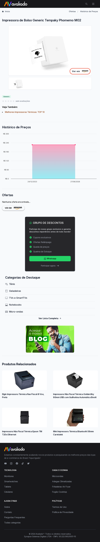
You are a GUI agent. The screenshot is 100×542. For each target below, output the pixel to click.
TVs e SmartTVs (18, 297)
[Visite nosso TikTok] (22, 463)
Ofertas (72, 11)
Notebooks (15, 304)
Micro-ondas (16, 311)
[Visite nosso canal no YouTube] (5, 463)
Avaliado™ (40, 534)
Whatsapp (51, 258)
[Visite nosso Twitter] (28, 463)
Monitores (9, 476)
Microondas (57, 476)
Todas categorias (12, 522)
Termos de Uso (59, 507)
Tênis (12, 284)
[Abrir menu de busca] (86, 4)
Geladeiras (15, 291)
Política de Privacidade (62, 512)
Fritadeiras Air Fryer (61, 486)
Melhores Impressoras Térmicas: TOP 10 (25, 112)
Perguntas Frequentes (14, 517)
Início (7, 11)
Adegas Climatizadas (62, 481)
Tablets (7, 486)
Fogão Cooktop (59, 492)
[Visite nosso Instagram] (11, 463)
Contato (8, 512)
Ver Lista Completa (48, 318)
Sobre (7, 507)
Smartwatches (11, 481)
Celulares (8, 492)
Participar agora (48, 266)
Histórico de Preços (89, 11)
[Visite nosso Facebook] (17, 463)
